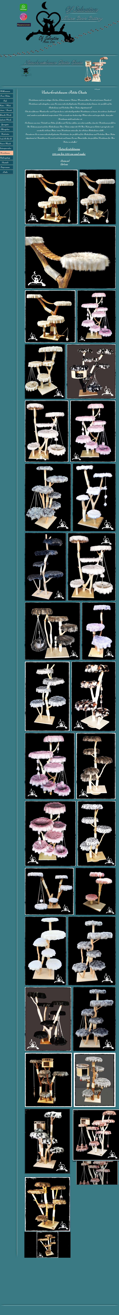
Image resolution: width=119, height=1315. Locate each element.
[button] (68, 1256)
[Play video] (97, 1173)
